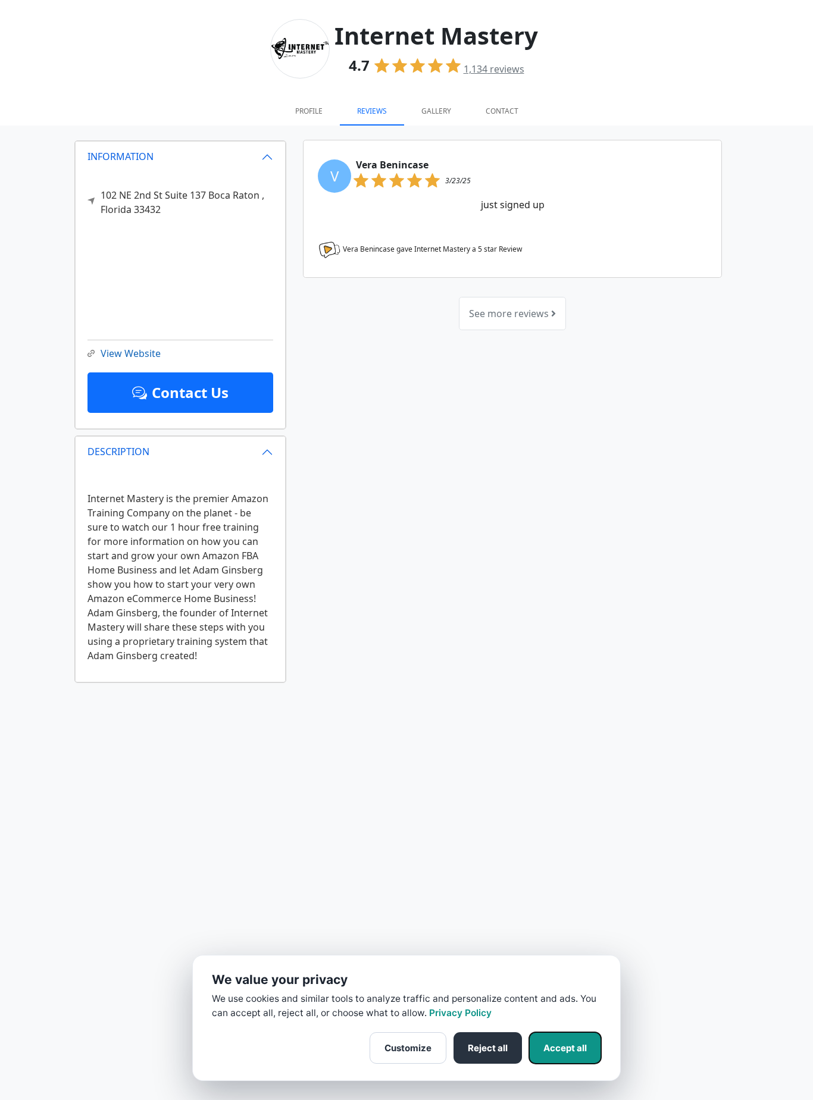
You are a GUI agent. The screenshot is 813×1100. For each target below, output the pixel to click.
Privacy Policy (460, 1012)
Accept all (565, 1048)
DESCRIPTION (118, 451)
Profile (309, 111)
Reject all (488, 1048)
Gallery (436, 111)
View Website (131, 353)
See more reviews (510, 313)
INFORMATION (120, 156)
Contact (502, 111)
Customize (407, 1048)
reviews (494, 69)
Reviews (372, 111)
